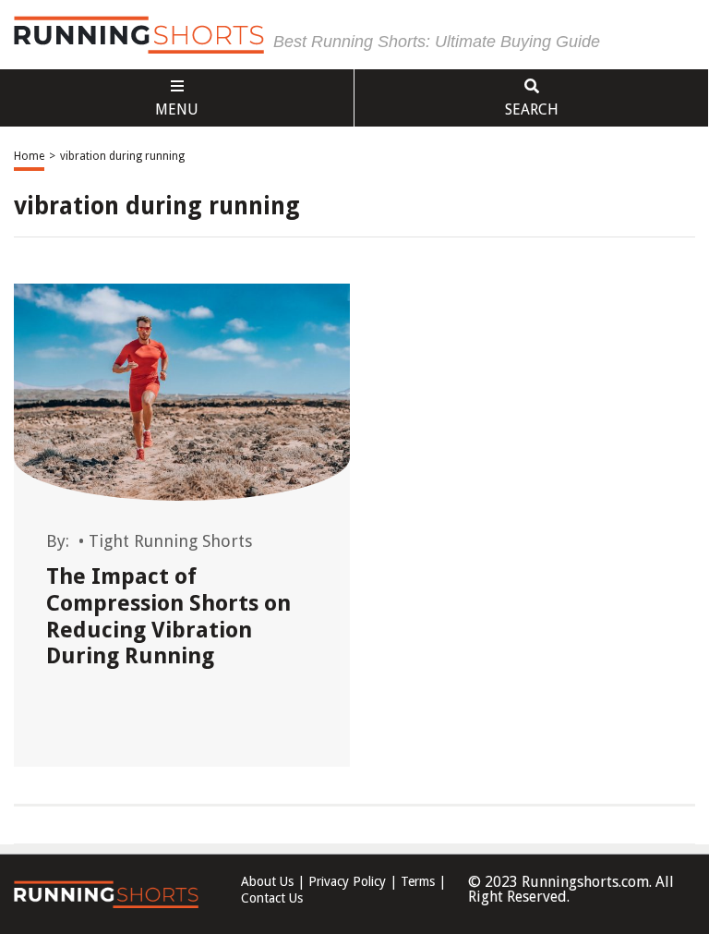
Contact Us (272, 898)
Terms (418, 881)
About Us (267, 881)
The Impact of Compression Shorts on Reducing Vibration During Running (168, 616)
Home (29, 156)
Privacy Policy (347, 881)
